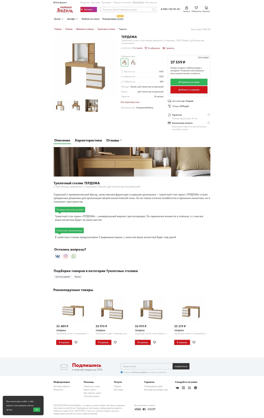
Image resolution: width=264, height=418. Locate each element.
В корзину (64, 340)
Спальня (69, 29)
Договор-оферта (62, 384)
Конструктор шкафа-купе (156, 387)
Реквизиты (58, 387)
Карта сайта (90, 387)
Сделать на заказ (190, 82)
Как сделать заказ (92, 390)
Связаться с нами (92, 384)
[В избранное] (76, 340)
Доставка (95, 2)
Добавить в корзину (189, 88)
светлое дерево (62, 274)
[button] (208, 112)
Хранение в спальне (85, 29)
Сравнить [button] (170, 48)
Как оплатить (151, 2)
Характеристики (88, 138)
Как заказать (138, 2)
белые (78, 274)
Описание (62, 138)
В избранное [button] (154, 48)
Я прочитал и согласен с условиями (144, 370)
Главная (58, 29)
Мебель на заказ (90, 18)
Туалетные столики (106, 29)
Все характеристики (130, 102)
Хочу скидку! (204, 57)
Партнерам (106, 2)
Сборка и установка (122, 2)
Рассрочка (85, 2)
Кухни (58, 18)
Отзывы (114, 138)
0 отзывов (137, 48)
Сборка (117, 384)
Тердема (61, 328)
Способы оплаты (91, 394)
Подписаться (181, 364)
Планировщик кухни (112, 18)
